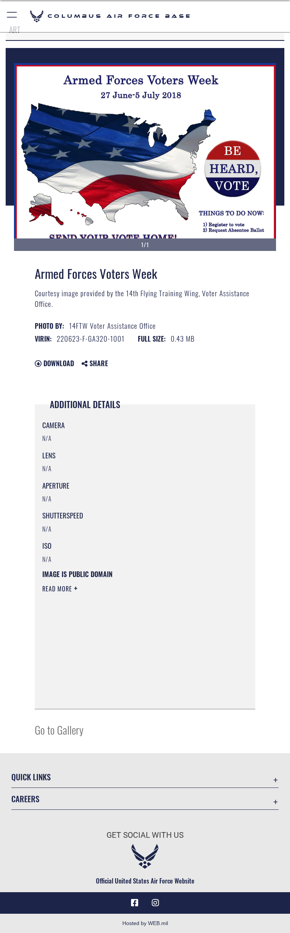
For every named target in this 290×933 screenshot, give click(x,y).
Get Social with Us (145, 835)
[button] (12, 16)
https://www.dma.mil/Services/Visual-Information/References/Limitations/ (130, 647)
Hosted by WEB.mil (145, 923)
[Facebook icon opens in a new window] (134, 902)
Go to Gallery (59, 729)
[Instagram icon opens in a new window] (155, 902)
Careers (25, 799)
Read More (58, 588)
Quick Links (31, 777)
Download (58, 363)
